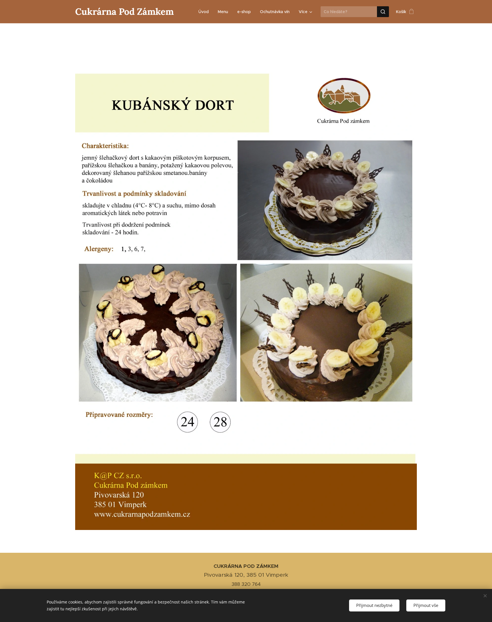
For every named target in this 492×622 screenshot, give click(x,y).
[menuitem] (205, 12)
